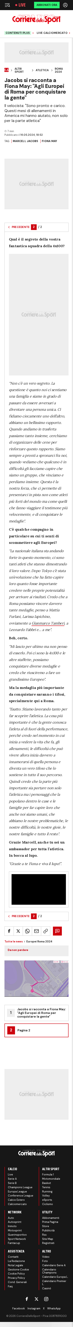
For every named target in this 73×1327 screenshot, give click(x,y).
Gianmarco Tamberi (48, 623)
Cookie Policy (16, 1273)
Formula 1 (48, 1174)
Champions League (20, 1187)
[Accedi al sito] (66, 5)
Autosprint (14, 1222)
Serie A (12, 1179)
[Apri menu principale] (7, 5)
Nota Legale (15, 1265)
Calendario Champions (49, 1271)
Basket (46, 1183)
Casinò (46, 1288)
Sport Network (17, 1239)
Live (22, 5)
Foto (45, 1261)
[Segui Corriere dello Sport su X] (36, 1299)
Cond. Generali (17, 1282)
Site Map (47, 1239)
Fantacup (14, 1243)
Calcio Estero (16, 1200)
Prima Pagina (50, 1222)
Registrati (48, 1243)
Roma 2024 (59, 70)
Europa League (17, 1191)
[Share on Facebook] (9, 931)
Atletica (42, 70)
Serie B (12, 1183)
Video (45, 1257)
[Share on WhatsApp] (27, 931)
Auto (11, 1218)
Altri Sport (19, 70)
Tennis (46, 1187)
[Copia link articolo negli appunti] (45, 931)
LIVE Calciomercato (52, 33)
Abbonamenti (50, 1218)
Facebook (18, 1308)
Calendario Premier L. (54, 1282)
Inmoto (12, 1226)
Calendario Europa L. (55, 1277)
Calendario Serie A (54, 1265)
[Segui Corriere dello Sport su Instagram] (46, 1299)
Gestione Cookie (18, 1269)
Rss (44, 1234)
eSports (47, 1200)
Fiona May (49, 141)
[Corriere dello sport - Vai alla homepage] (36, 19)
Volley (46, 1195)
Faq (10, 1286)
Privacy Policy (16, 1278)
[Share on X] (18, 931)
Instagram (34, 1308)
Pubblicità (48, 1230)
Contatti (13, 1257)
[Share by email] (36, 931)
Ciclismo (47, 1204)
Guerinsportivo (17, 1234)
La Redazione (16, 1261)
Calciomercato (17, 1204)
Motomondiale (51, 1179)
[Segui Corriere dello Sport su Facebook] (26, 1299)
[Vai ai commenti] (57, 931)
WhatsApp (54, 1308)
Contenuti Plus (18, 33)
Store (45, 1226)
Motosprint (15, 1230)
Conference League (20, 1195)
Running (47, 1191)
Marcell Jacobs (25, 141)
